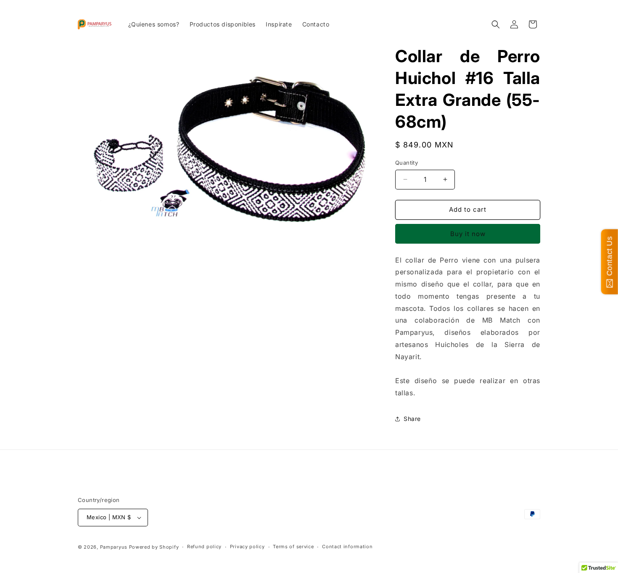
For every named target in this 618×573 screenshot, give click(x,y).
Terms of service (293, 546)
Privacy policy (247, 546)
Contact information (347, 546)
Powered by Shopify (154, 547)
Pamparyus (113, 547)
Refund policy (204, 546)
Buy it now (468, 234)
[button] (495, 24)
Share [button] (412, 418)
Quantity (406, 162)
